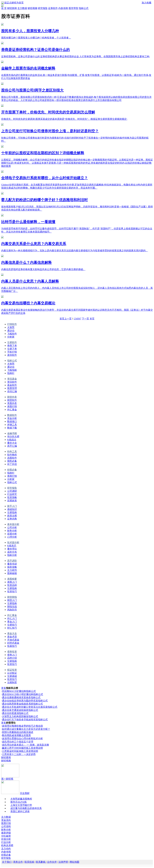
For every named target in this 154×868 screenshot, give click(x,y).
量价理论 (12, 548)
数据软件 (12, 415)
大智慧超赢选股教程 (21, 798)
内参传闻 (63, 8)
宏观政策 (12, 500)
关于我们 (7, 862)
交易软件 (12, 342)
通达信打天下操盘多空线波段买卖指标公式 (25, 719)
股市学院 (73, 8)
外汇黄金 (12, 409)
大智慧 (10, 327)
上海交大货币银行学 (21, 805)
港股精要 (12, 579)
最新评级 (6, 832)
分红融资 (6, 836)
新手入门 (12, 506)
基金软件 (12, 385)
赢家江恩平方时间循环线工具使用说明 (22, 748)
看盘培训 (12, 564)
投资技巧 (12, 591)
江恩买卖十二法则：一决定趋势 (19, 754)
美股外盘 (12, 403)
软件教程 (12, 454)
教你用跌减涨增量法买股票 (16, 735)
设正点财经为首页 (14, 2)
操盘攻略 (12, 567)
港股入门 (12, 582)
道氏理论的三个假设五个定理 (17, 741)
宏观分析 (12, 533)
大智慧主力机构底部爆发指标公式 (20, 716)
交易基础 (12, 676)
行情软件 (12, 324)
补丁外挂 (12, 464)
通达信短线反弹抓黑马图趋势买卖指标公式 (25, 700)
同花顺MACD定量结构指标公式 (19, 691)
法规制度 (12, 682)
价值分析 (6, 839)
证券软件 (53, 8)
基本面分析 (13, 524)
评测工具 (12, 424)
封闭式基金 (13, 643)
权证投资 (12, 670)
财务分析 (12, 530)
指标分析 (12, 555)
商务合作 (18, 862)
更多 (3, 688)
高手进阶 (12, 560)
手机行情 (12, 352)
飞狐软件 (12, 333)
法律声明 (63, 862)
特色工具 (12, 451)
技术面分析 (13, 542)
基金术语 (12, 636)
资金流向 (6, 820)
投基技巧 (12, 646)
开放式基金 (13, 639)
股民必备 (12, 461)
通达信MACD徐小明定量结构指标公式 (22, 694)
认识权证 (12, 673)
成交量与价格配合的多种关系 (26, 808)
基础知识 (12, 509)
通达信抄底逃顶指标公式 (15, 713)
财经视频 (32, 8)
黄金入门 (12, 621)
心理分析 (12, 537)
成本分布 (12, 552)
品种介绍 (12, 658)
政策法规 (12, 515)
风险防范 (12, 609)
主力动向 (6, 848)
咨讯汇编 (12, 391)
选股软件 (12, 458)
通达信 (10, 330)
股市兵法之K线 (18, 802)
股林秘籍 (12, 573)
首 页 (4, 8)
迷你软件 (12, 355)
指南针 (10, 373)
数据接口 (12, 421)
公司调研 (12, 491)
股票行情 (6, 823)
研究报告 (43, 8)
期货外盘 (12, 397)
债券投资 (12, 651)
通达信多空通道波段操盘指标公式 (20, 710)
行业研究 (12, 494)
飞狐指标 (12, 370)
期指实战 (12, 606)
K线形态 (11, 545)
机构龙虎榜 (7, 845)
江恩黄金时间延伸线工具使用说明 (20, 751)
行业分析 (6, 842)
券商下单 (12, 345)
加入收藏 (146, 2)
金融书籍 (12, 433)
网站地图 (74, 862)
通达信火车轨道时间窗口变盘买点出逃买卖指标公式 (29, 707)
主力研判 (12, 570)
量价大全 (12, 443)
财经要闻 (6, 757)
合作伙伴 (52, 862)
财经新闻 (12, 8)
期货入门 (12, 600)
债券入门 (12, 654)
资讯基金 (12, 378)
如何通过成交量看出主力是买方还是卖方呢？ (26, 729)
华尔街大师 (13, 436)
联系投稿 (29, 862)
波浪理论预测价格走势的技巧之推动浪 (22, 726)
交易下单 (12, 348)
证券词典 (12, 518)
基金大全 (12, 633)
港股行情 (12, 406)
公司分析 (12, 527)
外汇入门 (12, 618)
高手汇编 (12, 446)
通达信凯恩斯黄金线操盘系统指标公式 (22, 703)
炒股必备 (12, 469)
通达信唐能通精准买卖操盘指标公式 (21, 697)
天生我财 (24, 793)
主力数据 (22, 8)
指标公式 (83, 8)
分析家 (10, 337)
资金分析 (12, 418)
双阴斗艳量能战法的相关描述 (17, 732)
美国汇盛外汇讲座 (20, 811)
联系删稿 (41, 862)
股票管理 (12, 388)
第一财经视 (7, 779)
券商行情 (12, 476)
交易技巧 (12, 624)
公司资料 (6, 826)
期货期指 (12, 597)
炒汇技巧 (12, 628)
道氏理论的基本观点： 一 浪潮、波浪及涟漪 (25, 745)
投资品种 (12, 585)
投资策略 (12, 497)
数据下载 (12, 427)
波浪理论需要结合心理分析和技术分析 (22, 738)
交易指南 (12, 512)
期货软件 (12, 400)
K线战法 (11, 439)
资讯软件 (12, 382)
